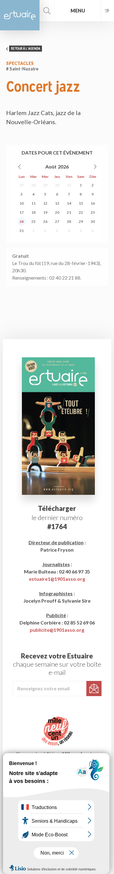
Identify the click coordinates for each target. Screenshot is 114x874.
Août (51, 166)
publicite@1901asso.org (57, 630)
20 (57, 212)
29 (45, 185)
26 (45, 221)
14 (69, 203)
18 (33, 212)
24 (21, 221)
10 (21, 203)
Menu (78, 10)
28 (33, 185)
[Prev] (19, 166)
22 (81, 212)
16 (93, 203)
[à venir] (107, 10)
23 (93, 212)
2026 (63, 166)
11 (33, 203)
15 (81, 203)
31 (69, 185)
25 (33, 221)
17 (21, 212)
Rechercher (47, 10)
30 (57, 185)
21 (69, 212)
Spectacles (20, 63)
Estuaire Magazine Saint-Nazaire (20, 15)
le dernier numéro (57, 517)
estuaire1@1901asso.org (57, 579)
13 (57, 203)
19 (45, 212)
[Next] (95, 166)
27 (21, 185)
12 (45, 203)
